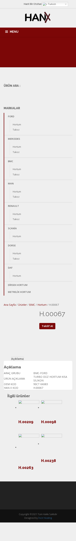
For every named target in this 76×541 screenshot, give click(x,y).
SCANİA (12, 228)
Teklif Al (47, 326)
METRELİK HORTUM (19, 292)
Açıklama (17, 358)
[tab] (17, 359)
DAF (10, 267)
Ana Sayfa (10, 304)
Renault (13, 206)
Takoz (16, 129)
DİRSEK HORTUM (17, 285)
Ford (11, 116)
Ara (67, 94)
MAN (11, 183)
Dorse (12, 245)
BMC (10, 161)
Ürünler (22, 304)
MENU (14, 31)
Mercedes (14, 138)
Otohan (37, 4)
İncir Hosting (45, 517)
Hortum (17, 124)
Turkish (51, 4)
